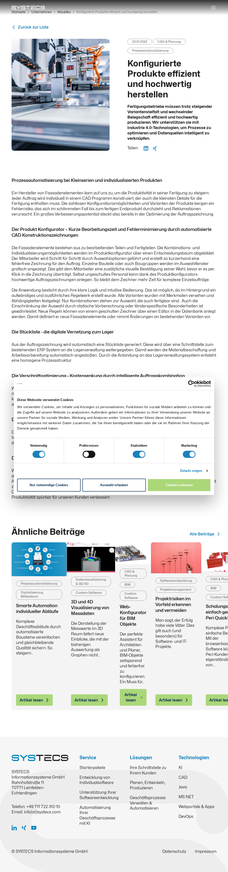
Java (183, 787)
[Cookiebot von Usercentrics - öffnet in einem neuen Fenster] (191, 383)
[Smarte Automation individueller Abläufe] (39, 559)
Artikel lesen (31, 700)
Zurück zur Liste (33, 27)
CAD (183, 777)
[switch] (89, 454)
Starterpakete (92, 767)
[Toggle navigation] (213, 7)
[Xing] (25, 827)
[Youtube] (35, 827)
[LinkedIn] (16, 827)
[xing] (154, 148)
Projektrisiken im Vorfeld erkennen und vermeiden (173, 604)
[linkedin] (145, 148)
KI (180, 767)
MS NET (186, 796)
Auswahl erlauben (114, 485)
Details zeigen (191, 471)
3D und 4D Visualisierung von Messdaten (90, 607)
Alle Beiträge (202, 534)
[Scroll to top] (218, 862)
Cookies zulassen (179, 485)
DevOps (186, 816)
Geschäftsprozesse (148, 797)
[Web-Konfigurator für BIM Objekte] (133, 553)
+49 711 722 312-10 (43, 806)
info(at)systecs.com (42, 812)
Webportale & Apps (196, 806)
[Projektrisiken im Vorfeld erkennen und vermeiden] (176, 557)
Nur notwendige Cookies (49, 485)
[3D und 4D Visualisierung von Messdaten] (91, 557)
